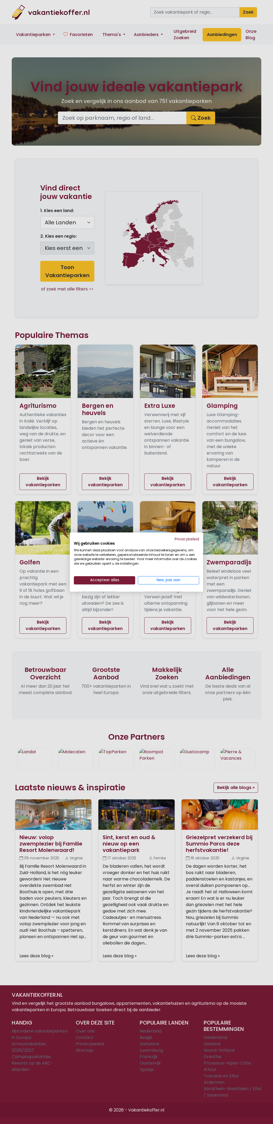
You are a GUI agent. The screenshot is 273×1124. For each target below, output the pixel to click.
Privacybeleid (187, 539)
